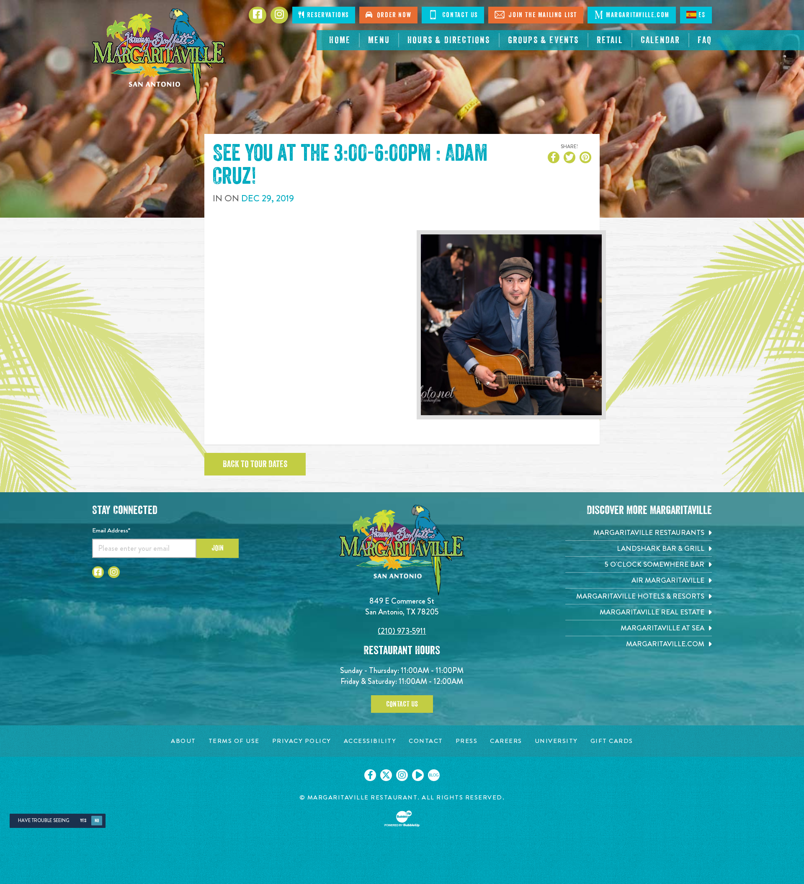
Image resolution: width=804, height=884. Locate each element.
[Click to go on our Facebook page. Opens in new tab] (370, 775)
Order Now (392, 15)
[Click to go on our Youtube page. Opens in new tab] (418, 775)
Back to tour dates (255, 464)
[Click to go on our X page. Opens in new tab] (386, 775)
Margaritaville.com (638, 15)
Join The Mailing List (542, 15)
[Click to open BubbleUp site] (402, 818)
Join (217, 548)
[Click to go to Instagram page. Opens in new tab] (114, 572)
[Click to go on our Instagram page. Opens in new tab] (402, 775)
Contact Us (459, 15)
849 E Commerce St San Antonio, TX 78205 (401, 606)
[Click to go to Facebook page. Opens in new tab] (98, 572)
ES (702, 15)
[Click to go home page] (159, 56)
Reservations (327, 15)
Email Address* (111, 530)
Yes (83, 820)
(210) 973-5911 (402, 631)
